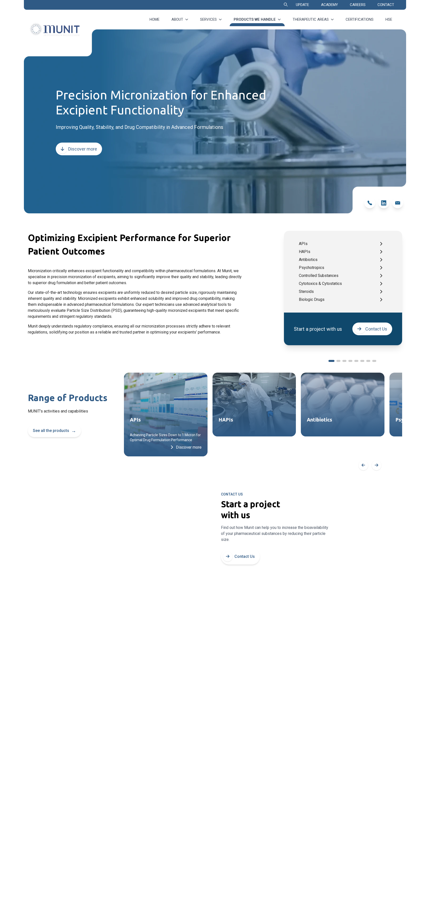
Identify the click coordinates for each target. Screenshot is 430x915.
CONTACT (385, 4)
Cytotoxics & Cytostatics (320, 283)
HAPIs (304, 251)
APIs (303, 243)
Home (155, 19)
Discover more (82, 149)
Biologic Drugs (311, 299)
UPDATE (302, 4)
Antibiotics (308, 259)
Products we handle (255, 19)
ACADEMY (329, 4)
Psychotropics (311, 267)
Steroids (306, 291)
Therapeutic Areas (311, 19)
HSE (388, 19)
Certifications (360, 19)
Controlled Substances (318, 275)
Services (208, 19)
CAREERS (358, 4)
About (177, 19)
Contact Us (376, 329)
